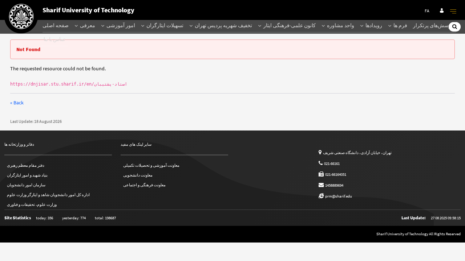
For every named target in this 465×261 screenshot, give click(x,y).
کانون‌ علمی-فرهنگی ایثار (289, 25)
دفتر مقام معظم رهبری (25, 165)
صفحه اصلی (56, 25)
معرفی (87, 25)
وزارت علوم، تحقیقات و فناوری (32, 204)
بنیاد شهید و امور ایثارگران (27, 175)
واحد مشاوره (340, 25)
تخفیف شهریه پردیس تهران (223, 25)
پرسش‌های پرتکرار (433, 25)
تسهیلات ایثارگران (164, 25)
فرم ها (399, 25)
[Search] (455, 26)
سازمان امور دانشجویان (26, 184)
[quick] (453, 11)
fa (427, 10)
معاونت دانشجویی (138, 175)
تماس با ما (54, 39)
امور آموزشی (120, 25)
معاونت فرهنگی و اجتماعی (144, 184)
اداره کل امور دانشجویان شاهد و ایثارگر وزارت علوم (48, 194)
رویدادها (373, 25)
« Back (17, 102)
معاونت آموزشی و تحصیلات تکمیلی (151, 165)
